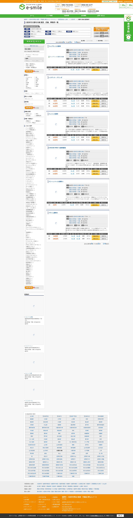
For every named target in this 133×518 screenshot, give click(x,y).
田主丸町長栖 (59, 470)
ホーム (32, 16)
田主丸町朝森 (86, 465)
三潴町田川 (87, 473)
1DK (27, 79)
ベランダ (29, 181)
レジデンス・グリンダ (55, 77)
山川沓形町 (32, 450)
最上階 (28, 271)
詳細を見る (95, 69)
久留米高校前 (78, 491)
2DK (37, 81)
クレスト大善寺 (53, 114)
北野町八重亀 (100, 459)
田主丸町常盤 (31, 470)
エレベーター (30, 188)
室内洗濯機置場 (31, 174)
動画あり (38, 121)
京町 (87, 419)
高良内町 (45, 422)
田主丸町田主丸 (101, 467)
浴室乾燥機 (29, 211)
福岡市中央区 (54, 483)
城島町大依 (73, 462)
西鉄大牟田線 (72, 52)
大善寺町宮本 (73, 427)
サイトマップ (27, 506)
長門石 (87, 445)
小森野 (73, 453)
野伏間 (32, 453)
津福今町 (45, 430)
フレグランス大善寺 (55, 46)
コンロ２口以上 (31, 200)
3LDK (37, 84)
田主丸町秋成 (73, 465)
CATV (28, 237)
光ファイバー (30, 239)
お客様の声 (56, 506)
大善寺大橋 (80, 50)
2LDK (27, 82)
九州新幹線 (69, 489)
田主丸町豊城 (45, 470)
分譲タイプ (29, 149)
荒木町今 (59, 416)
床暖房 (28, 224)
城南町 (59, 425)
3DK (27, 84)
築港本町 (76, 486)
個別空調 (29, 283)
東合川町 (73, 436)
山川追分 (100, 447)
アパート (28, 54)
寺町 (73, 430)
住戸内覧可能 (30, 259)
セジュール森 (28, 373)
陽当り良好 (29, 133)
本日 (37, 113)
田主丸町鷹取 (86, 467)
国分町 (73, 422)
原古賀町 (59, 436)
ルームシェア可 (31, 165)
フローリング (30, 176)
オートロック (30, 243)
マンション (35, 54)
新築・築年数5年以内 (44, 499)
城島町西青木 (45, 465)
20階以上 (29, 269)
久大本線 (54, 489)
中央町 (32, 430)
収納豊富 (29, 232)
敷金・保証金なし (30, 64)
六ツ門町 (87, 442)
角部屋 (28, 275)
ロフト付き (29, 177)
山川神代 (45, 450)
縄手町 (73, 433)
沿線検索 (66, 16)
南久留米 (39, 491)
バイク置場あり (31, 193)
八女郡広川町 (81, 483)
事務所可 (29, 142)
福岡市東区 (74, 483)
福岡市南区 (62, 483)
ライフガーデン (29, 400)
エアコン (29, 222)
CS (27, 234)
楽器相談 (29, 131)
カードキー (29, 158)
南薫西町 (87, 433)
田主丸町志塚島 (73, 467)
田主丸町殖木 (86, 470)
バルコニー (29, 183)
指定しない (29, 113)
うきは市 (104, 483)
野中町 (45, 436)
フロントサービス (31, 255)
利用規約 (26, 504)
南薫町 (100, 433)
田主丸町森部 (45, 473)
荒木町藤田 (101, 416)
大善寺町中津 (59, 427)
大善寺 (79, 52)
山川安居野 (87, 447)
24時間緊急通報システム (33, 248)
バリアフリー (30, 146)
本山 (59, 453)
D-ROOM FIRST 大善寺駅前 (57, 148)
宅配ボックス (30, 246)
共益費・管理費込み (31, 67)
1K (36, 77)
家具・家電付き (31, 195)
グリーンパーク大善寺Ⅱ (56, 181)
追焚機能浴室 (30, 209)
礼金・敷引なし (30, 65)
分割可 (28, 147)
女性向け (29, 170)
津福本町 (59, 430)
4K (27, 86)
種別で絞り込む (34, 46)
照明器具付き (30, 190)
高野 (87, 453)
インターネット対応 (32, 241)
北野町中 (73, 459)
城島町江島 (59, 462)
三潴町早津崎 (45, 476)
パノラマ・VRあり (31, 122)
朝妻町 (100, 445)
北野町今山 (73, 456)
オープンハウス (31, 160)
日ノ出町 (31, 439)
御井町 (45, 442)
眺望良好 (29, 153)
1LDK (37, 79)
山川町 (45, 445)
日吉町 (45, 439)
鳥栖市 (68, 483)
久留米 (84, 491)
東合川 (32, 447)
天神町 (87, 430)
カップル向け (30, 168)
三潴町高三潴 (73, 473)
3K (36, 82)
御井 (63, 491)
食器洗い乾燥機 (31, 202)
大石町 (45, 419)
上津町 (73, 419)
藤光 (45, 453)
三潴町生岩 (59, 473)
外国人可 (29, 161)
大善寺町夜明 (86, 427)
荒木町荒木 (46, 416)
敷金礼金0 (41, 502)
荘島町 (32, 425)
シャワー (29, 218)
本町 (100, 439)
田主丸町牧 (101, 470)
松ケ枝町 (31, 442)
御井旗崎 (73, 447)
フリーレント (30, 156)
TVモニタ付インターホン (33, 244)
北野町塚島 (59, 459)
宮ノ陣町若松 (73, 442)
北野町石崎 (59, 456)
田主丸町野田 (73, 470)
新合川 (45, 456)
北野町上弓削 (100, 456)
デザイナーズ (30, 137)
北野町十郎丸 (45, 459)
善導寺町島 (32, 427)
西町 (32, 436)
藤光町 (59, 439)
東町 (100, 436)
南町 (59, 442)
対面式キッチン (31, 206)
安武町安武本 (31, 445)
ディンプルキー (31, 250)
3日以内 (28, 115)
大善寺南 (73, 450)
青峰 (73, 445)
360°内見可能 (42, 497)
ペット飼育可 (30, 128)
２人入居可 (29, 144)
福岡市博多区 (46, 483)
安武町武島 (101, 442)
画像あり (28, 121)
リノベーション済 (31, 138)
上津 (100, 450)
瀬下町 (87, 425)
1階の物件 (29, 266)
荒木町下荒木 (73, 416)
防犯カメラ (29, 252)
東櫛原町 (87, 436)
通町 (59, 433)
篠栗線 (90, 489)
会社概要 (83, 16)
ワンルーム (29, 77)
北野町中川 (87, 459)
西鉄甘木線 (85, 489)
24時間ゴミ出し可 (31, 257)
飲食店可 (29, 280)
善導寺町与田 (45, 427)
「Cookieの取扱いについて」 (96, 515)
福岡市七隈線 (77, 489)
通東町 (32, 433)
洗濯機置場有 (30, 197)
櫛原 (92, 491)
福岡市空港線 (61, 489)
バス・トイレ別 (31, 208)
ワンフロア (29, 276)
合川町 (32, 416)
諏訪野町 (73, 425)
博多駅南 (70, 486)
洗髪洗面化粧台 (31, 216)
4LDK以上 (28, 88)
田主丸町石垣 (100, 465)
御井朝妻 (59, 447)
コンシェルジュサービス (33, 260)
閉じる (120, 515)
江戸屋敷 (87, 450)
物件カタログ (27, 509)
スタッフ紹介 (56, 502)
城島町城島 (101, 462)
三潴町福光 (59, 476)
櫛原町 (32, 422)
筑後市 (88, 483)
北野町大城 (87, 456)
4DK (37, 86)
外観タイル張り (31, 199)
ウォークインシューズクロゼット (34, 229)
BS (27, 236)
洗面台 (28, 215)
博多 (89, 491)
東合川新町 (46, 447)
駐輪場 (28, 192)
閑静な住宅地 (30, 135)
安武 (79, 56)
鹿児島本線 (48, 489)
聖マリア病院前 (69, 491)
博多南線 (96, 489)
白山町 (45, 425)
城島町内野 (32, 462)
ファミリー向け (31, 172)
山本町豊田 (59, 445)
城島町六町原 (59, 465)
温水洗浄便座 (30, 213)
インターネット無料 (44, 509)
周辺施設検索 (56, 504)
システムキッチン (31, 204)
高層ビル (29, 278)
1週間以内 (38, 115)
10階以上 (29, 268)
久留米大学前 (46, 491)
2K (27, 81)
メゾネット (29, 179)
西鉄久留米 (58, 491)
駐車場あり (29, 262)
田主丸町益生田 (32, 473)
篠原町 (100, 422)
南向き (28, 273)
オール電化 (29, 186)
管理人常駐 (29, 151)
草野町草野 (101, 419)
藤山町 (73, 439)
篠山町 (87, 422)
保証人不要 (29, 140)
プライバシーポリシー (30, 502)
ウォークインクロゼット (33, 227)
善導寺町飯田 (100, 425)
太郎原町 (100, 427)
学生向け (29, 167)
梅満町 (32, 419)
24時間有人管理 (31, 253)
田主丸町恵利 (45, 467)
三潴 (79, 54)
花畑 (73, 476)
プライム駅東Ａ (53, 212)
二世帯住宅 (29, 154)
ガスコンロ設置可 (31, 163)
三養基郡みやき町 (96, 483)
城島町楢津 (32, 465)
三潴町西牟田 (31, 476)
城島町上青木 (86, 462)
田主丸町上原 (59, 467)
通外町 (45, 433)
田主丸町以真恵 (32, 467)
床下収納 (29, 225)
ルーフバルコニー (31, 185)
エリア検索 (49, 16)
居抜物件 (29, 282)
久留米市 (75, 50)
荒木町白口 (87, 416)
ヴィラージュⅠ (29, 346)
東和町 (100, 430)
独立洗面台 (29, 220)
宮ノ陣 (100, 453)
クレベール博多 (29, 317)
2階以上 (29, 264)
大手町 (59, 419)
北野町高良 (32, 459)
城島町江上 (46, 462)
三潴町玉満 (101, 473)
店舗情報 (55, 497)
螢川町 (87, 439)
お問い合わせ (101, 16)
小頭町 (59, 422)
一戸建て (28, 56)
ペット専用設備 (31, 129)
